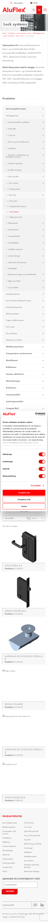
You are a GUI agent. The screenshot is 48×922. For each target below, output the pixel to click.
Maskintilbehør (13, 243)
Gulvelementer (13, 229)
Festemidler (12, 128)
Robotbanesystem (30, 856)
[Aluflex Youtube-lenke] (35, 905)
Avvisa (24, 506)
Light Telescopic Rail (31, 831)
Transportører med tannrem (19, 353)
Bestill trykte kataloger (31, 871)
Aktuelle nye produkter (14, 340)
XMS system (10, 327)
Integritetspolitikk (8, 905)
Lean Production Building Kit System (18, 300)
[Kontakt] (33, 10)
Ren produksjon (11, 333)
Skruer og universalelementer (18, 142)
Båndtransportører (12, 313)
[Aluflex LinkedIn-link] (42, 905)
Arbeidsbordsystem (13, 294)
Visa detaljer (36, 486)
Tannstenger (28, 848)
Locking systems (14, 189)
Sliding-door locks (15, 217)
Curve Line (28, 827)
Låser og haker (9, 36)
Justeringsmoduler (14, 401)
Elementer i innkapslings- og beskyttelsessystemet (17, 156)
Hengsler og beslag (15, 163)
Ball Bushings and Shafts (32, 844)
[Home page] (14, 10)
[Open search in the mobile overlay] (18, 3)
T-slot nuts (11, 135)
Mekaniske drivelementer (17, 262)
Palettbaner (28, 852)
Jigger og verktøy (14, 281)
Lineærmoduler (13, 394)
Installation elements (15, 249)
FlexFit (4, 871)
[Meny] (45, 9)
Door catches (13, 183)
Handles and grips (14, 170)
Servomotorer (29, 860)
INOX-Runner (29, 823)
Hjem (4, 33)
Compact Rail (12, 408)
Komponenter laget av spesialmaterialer (22, 274)
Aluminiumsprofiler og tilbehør (18, 122)
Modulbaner (12, 360)
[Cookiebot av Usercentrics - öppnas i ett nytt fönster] (35, 413)
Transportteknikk (14, 236)
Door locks (20, 36)
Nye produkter (13, 287)
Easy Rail (27, 839)
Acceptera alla (24, 493)
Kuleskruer (11, 387)
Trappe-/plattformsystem (15, 320)
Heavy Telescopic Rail (32, 835)
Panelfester (12, 148)
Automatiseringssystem (14, 307)
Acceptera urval (24, 500)
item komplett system (23, 33)
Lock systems (14, 211)
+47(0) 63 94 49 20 (16, 917)
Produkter (11, 33)
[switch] (42, 461)
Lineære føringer (14, 256)
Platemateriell (12, 223)
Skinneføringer (13, 381)
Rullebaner (11, 367)
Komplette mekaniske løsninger (31, 865)
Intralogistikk (12, 268)
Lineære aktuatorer (15, 374)
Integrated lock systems (17, 206)
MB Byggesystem (39, 33)
